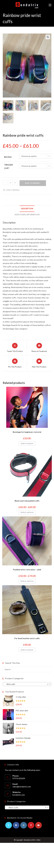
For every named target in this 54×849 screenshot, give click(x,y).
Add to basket (32, 183)
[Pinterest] (31, 825)
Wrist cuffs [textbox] (26, 684)
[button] (48, 37)
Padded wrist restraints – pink (27, 569)
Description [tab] (27, 209)
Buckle (8, 157)
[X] (8, 825)
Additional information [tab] (27, 215)
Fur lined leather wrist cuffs (27, 638)
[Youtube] (38, 825)
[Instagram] (23, 825)
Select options (27, 512)
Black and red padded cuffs (27, 501)
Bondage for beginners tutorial (27, 432)
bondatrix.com (18, 795)
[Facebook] (16, 825)
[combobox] (27, 684)
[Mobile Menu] (50, 5)
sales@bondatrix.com (21, 786)
